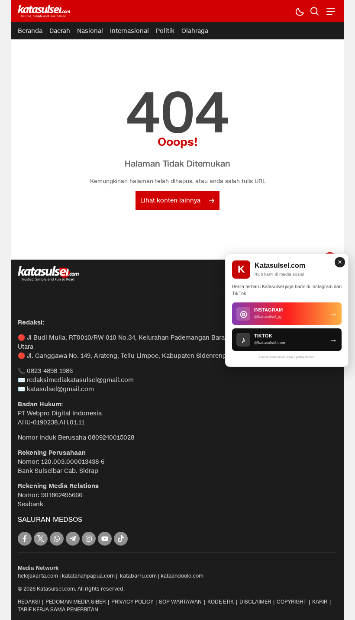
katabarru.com (138, 575)
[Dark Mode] (299, 11)
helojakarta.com (38, 575)
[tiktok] (121, 539)
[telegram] (73, 539)
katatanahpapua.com (88, 575)
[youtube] (105, 539)
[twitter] (41, 539)
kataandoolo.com (182, 575)
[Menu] (329, 11)
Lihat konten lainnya (170, 200)
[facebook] (25, 539)
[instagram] (89, 539)
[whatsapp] (57, 539)
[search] (314, 11)
